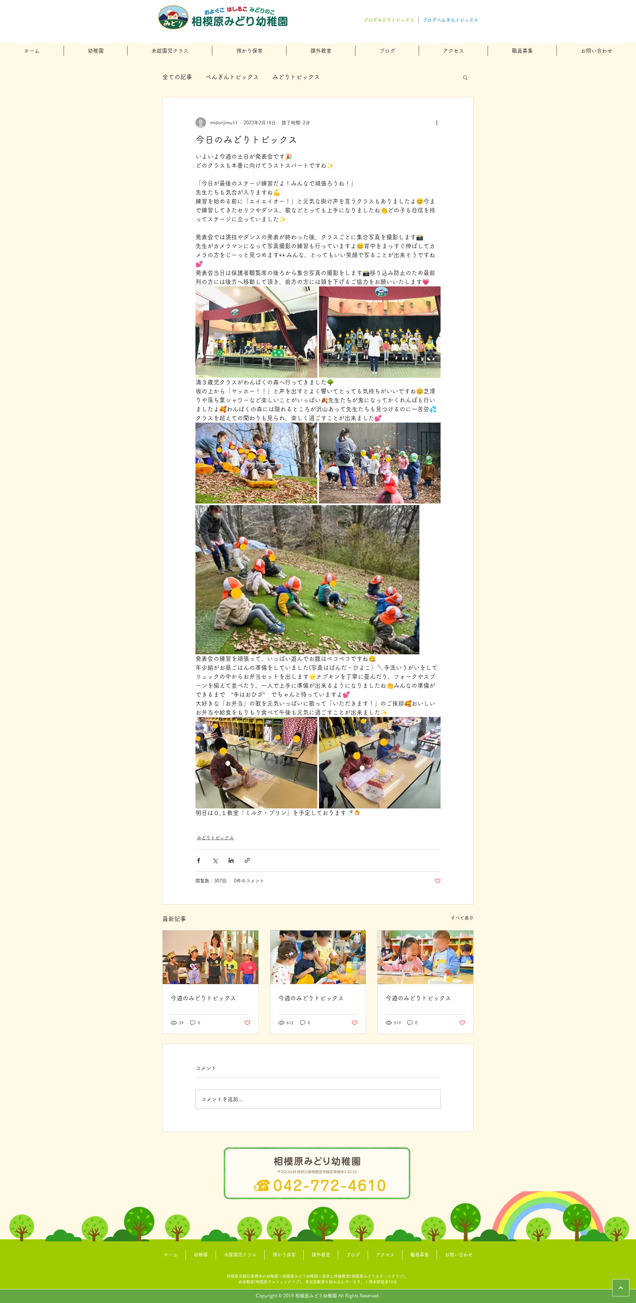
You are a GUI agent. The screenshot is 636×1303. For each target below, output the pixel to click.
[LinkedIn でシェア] (231, 860)
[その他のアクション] (437, 123)
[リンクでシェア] (247, 860)
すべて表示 (462, 918)
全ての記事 (177, 77)
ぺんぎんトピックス (232, 77)
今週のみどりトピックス (203, 998)
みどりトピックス (296, 77)
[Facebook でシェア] (198, 860)
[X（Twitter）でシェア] (215, 860)
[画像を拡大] (256, 332)
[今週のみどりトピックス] (210, 957)
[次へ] (620, 1287)
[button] (95, 51)
